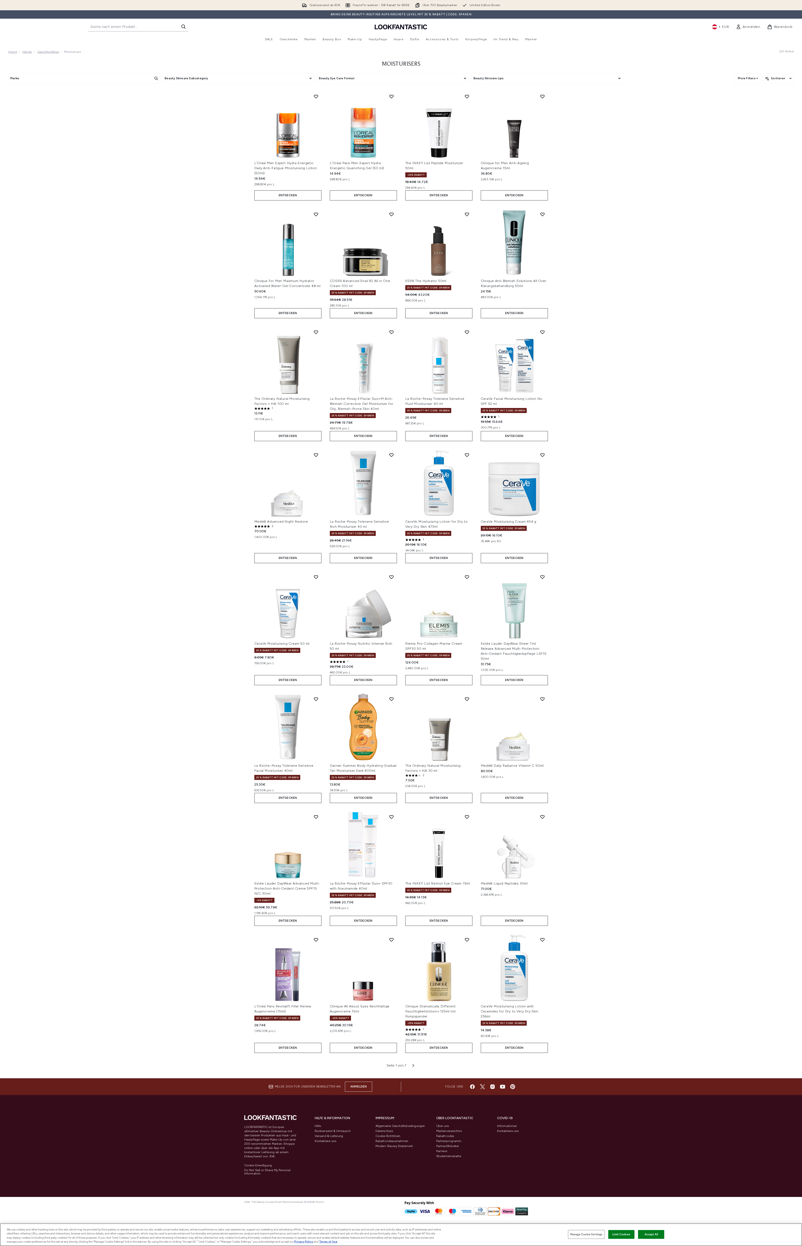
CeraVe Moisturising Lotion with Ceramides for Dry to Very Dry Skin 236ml (509, 1011)
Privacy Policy (303, 1241)
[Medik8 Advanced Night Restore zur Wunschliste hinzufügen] (316, 455)
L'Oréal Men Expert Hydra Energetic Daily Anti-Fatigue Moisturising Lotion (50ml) (285, 168)
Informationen (507, 1126)
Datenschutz (384, 1131)
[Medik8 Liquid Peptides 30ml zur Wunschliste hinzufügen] (542, 817)
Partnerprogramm (448, 1141)
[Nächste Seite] (413, 1065)
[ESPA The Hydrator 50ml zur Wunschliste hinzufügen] (467, 214)
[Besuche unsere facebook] (472, 1087)
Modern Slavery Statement (394, 1146)
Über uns (442, 1126)
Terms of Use (328, 1241)
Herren (27, 52)
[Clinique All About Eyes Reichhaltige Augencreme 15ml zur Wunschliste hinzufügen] (391, 940)
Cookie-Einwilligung (258, 1165)
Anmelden (358, 1086)
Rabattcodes (445, 1136)
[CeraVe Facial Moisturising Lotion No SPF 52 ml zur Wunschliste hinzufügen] (542, 332)
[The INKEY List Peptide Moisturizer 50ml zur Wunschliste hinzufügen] (467, 96)
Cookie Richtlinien (388, 1136)
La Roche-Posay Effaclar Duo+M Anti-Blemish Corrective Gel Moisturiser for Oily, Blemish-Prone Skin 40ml (361, 404)
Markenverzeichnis (449, 1131)
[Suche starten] (183, 26)
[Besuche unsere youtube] (503, 1087)
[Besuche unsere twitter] (482, 1087)
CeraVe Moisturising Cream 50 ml (282, 644)
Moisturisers (401, 64)
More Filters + (748, 78)
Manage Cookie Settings (586, 1234)
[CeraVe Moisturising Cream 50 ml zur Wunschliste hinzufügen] (316, 577)
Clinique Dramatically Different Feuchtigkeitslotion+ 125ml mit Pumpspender (430, 1011)
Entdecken (288, 195)
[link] (748, 27)
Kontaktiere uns (326, 1141)
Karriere (441, 1151)
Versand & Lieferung (329, 1136)
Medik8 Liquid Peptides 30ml (504, 883)
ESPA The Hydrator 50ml (426, 281)
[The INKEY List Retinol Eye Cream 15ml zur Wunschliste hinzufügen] (467, 817)
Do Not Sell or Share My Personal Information (267, 1172)
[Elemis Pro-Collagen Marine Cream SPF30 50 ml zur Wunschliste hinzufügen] (467, 577)
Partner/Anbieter (447, 1146)
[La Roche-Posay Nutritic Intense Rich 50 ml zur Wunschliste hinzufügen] (391, 577)
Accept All (651, 1234)
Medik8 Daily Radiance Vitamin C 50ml (512, 766)
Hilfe (318, 1126)
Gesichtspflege (48, 52)
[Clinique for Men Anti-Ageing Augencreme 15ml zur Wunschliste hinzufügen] (542, 96)
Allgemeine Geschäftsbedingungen (400, 1126)
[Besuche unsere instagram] (492, 1087)
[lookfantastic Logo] (401, 26)
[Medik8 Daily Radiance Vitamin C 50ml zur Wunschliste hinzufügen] (542, 699)
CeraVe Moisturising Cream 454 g (509, 522)
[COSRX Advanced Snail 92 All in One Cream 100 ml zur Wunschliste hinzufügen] (391, 214)
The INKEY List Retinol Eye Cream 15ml (437, 883)
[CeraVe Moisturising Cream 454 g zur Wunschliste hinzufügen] (542, 455)
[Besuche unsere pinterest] (513, 1087)
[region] (401, 1234)
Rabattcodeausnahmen (392, 1141)
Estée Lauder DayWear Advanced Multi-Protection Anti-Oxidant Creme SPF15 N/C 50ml (287, 888)
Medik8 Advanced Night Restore (281, 522)
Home (12, 52)
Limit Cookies (621, 1234)
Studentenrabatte (448, 1156)
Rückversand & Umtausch (333, 1131)
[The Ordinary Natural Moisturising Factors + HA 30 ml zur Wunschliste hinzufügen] (467, 699)
